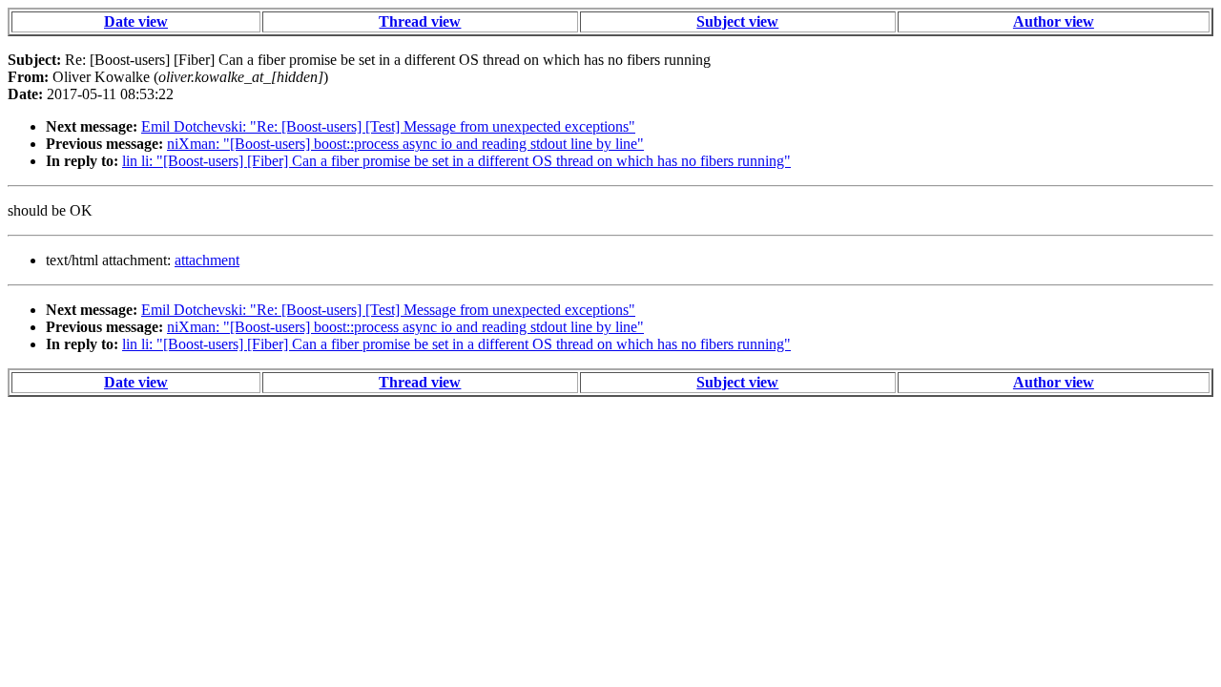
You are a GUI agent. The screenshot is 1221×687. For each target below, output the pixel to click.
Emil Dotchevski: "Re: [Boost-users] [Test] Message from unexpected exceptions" (388, 126)
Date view (136, 21)
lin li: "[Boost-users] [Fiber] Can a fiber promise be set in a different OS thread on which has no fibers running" (456, 161)
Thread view (420, 21)
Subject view (737, 21)
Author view (1053, 21)
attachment (207, 260)
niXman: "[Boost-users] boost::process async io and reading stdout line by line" (405, 143)
